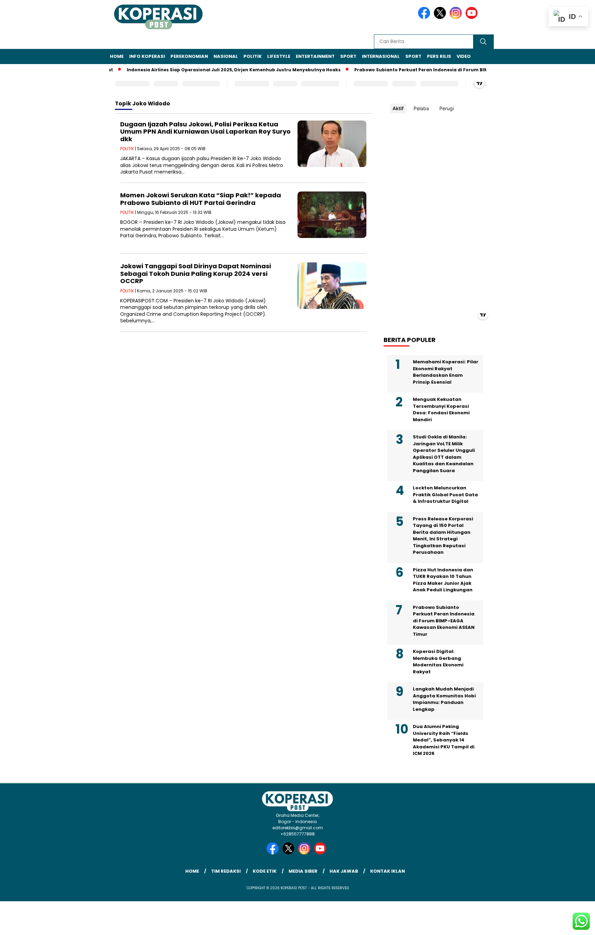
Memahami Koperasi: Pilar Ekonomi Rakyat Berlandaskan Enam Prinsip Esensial (445, 372)
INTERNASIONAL (381, 56)
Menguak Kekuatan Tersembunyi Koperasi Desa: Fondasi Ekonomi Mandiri (441, 409)
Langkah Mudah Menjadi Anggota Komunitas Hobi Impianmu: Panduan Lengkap (444, 699)
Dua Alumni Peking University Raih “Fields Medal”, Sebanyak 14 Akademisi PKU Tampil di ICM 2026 (443, 740)
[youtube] (473, 17)
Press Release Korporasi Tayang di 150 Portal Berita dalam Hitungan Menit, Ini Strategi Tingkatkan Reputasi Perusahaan (443, 536)
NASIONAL (225, 56)
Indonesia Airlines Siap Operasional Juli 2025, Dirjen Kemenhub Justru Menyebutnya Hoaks (220, 70)
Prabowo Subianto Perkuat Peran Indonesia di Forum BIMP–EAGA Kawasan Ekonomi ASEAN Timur (454, 70)
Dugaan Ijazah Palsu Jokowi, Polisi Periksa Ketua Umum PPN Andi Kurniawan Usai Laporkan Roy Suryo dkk (205, 131)
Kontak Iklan (387, 871)
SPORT (348, 56)
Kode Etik (264, 871)
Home (117, 56)
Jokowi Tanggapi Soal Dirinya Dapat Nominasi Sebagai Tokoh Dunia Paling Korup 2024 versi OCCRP (195, 273)
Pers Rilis (439, 56)
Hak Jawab (344, 871)
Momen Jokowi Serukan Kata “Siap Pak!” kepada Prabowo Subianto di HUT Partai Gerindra (200, 199)
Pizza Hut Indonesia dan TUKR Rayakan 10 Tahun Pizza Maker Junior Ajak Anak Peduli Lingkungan (443, 580)
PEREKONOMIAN (189, 56)
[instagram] (457, 17)
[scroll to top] (571, 924)
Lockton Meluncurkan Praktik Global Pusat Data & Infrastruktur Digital (445, 495)
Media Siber (303, 871)
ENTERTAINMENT (315, 56)
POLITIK (252, 56)
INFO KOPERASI (147, 56)
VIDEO (464, 56)
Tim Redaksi (226, 871)
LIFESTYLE (278, 56)
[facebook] (425, 17)
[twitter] (441, 17)
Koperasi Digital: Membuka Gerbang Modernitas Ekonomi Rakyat (438, 661)
